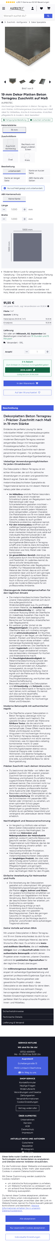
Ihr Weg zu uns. (29, 1072)
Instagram (29, 1149)
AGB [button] (27, 1126)
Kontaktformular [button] (27, 1082)
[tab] (27, 408)
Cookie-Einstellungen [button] (27, 1102)
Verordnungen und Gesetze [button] (27, 1092)
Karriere (27, 1123)
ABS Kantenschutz (11, 194)
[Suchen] (48, 16)
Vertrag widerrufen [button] (27, 1108)
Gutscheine (27, 1142)
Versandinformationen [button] (27, 1098)
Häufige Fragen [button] (27, 1085)
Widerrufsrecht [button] (27, 1089)
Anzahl (8, 352)
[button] (27, 51)
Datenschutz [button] (27, 1129)
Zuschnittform (8, 136)
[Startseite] (2, 22)
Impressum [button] (27, 1132)
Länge (4, 205)
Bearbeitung (8, 166)
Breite (4, 215)
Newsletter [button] (27, 1146)
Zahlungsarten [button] (27, 1095)
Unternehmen (27, 1119)
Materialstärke (8, 125)
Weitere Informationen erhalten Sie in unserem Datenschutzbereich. (21, 1208)
